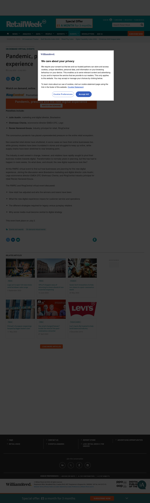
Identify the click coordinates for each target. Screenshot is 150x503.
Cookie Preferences (63, 94)
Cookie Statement (76, 87)
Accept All (84, 94)
